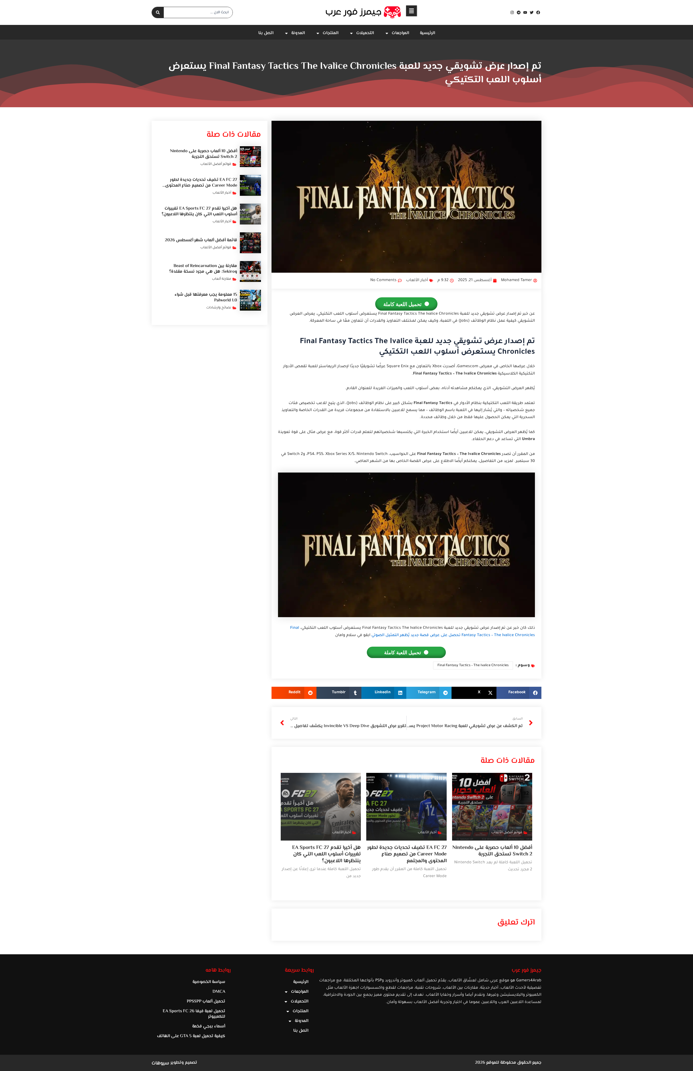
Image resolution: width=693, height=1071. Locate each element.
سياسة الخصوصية (208, 982)
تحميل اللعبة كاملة (402, 304)
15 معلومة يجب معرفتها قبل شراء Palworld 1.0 (206, 297)
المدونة (298, 33)
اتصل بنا (265, 33)
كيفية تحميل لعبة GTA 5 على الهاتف (191, 1036)
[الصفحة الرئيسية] (363, 12)
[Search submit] (158, 12)
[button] (411, 10)
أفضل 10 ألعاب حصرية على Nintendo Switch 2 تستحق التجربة (492, 851)
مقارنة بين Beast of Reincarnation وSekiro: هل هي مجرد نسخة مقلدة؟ (203, 269)
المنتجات (330, 33)
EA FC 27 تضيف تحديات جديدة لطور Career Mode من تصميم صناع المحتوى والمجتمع (407, 854)
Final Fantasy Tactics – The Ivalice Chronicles (473, 666)
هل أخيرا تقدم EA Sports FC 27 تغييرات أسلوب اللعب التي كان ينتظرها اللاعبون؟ (326, 854)
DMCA (219, 991)
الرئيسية (427, 33)
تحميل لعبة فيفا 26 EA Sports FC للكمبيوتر (194, 1014)
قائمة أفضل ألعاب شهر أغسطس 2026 (201, 240)
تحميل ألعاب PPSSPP (206, 1001)
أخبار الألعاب (417, 280)
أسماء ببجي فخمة (208, 1026)
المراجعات (400, 33)
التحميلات (365, 33)
